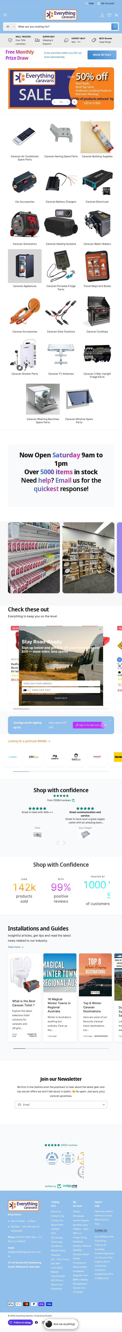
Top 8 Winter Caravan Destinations (92, 1007)
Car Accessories (24, 201)
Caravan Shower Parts (25, 373)
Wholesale (78, 1216)
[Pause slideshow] (74, 102)
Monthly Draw (80, 1224)
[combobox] (68, 26)
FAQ (53, 1233)
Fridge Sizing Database (80, 1239)
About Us (56, 1211)
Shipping (55, 1255)
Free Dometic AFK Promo (58, 1278)
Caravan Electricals (97, 201)
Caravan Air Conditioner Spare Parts (25, 158)
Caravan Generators (25, 243)
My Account (107, 3)
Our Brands (57, 1237)
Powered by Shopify (42, 1316)
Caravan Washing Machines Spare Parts (43, 421)
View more (14, 946)
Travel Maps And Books (97, 286)
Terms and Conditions (57, 1243)
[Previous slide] (55, 102)
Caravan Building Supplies (97, 156)
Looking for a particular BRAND (27, 741)
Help (91, 3)
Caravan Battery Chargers (61, 201)
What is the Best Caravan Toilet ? (23, 1003)
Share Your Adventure (57, 1286)
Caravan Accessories (24, 331)
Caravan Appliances (24, 286)
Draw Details (102, 54)
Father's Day (57, 1216)
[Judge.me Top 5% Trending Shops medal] (68, 1172)
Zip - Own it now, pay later (60, 1261)
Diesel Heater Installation (80, 1268)
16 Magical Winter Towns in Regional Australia (59, 1005)
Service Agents (81, 1220)
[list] (61, 40)
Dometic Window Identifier (82, 1247)
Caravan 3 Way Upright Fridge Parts (97, 375)
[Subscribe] (103, 1105)
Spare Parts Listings (57, 1226)
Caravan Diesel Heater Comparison (81, 1258)
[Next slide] (67, 102)
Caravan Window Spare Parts (79, 421)
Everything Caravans (24, 1316)
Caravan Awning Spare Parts (61, 156)
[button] (5, 14)
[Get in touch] (109, 14)
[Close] (110, 720)
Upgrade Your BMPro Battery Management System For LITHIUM (80, 1283)
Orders (76, 1211)
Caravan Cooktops (97, 331)
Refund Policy (58, 1250)
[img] (61, 796)
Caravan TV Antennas (61, 373)
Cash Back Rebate (57, 1269)
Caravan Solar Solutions (61, 331)
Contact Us (57, 1220)
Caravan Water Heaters (97, 243)
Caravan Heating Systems (61, 243)
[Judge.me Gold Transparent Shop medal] (68, 1158)
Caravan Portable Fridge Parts (61, 288)
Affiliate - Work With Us (81, 1231)
